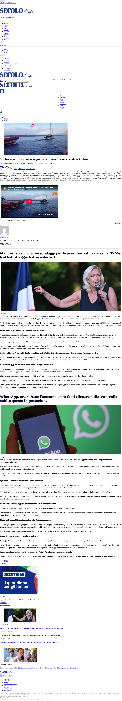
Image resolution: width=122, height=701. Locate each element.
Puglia (5, 563)
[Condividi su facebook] (1, 167)
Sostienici (6, 62)
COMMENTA (118, 223)
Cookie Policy (8, 68)
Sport (5, 36)
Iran (5, 49)
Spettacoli (6, 34)
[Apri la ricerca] (1, 112)
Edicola (2, 3)
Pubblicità (6, 67)
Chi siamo (6, 58)
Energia (62, 107)
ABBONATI (8, 3)
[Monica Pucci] (4, 234)
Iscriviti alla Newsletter (10, 63)
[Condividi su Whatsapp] (6, 167)
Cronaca (6, 25)
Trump (5, 52)
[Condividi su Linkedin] (3, 167)
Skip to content (4, 80)
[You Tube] (2, 1)
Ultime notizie (8, 65)
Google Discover (19, 169)
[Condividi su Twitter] (8, 167)
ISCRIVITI (3, 603)
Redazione (7, 60)
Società (6, 30)
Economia (6, 31)
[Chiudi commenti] (0, 225)
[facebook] (0, 1)
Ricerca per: (3, 81)
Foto (5, 39)
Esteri (5, 26)
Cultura (6, 33)
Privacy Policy (8, 70)
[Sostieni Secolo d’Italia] (19, 593)
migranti (6, 560)
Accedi (14, 3)
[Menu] (0, 114)
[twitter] (4, 1)
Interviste (6, 38)
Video (5, 28)
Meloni (6, 50)
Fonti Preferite (30, 169)
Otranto (6, 561)
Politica (6, 23)
